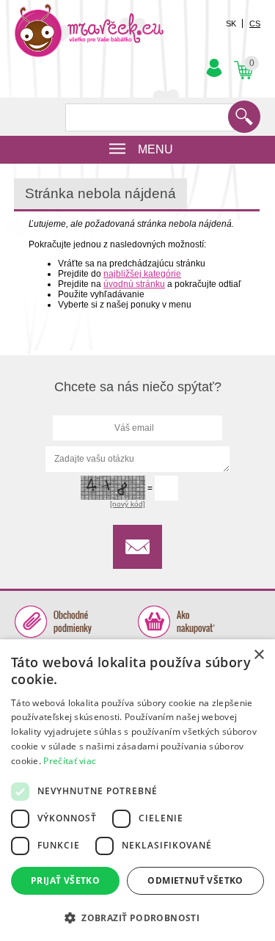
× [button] (258, 655)
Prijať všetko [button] (65, 880)
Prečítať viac (69, 761)
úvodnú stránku (134, 284)
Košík (242, 58)
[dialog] (137, 790)
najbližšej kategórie (142, 274)
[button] (137, 917)
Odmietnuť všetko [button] (195, 880)
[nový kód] (127, 504)
